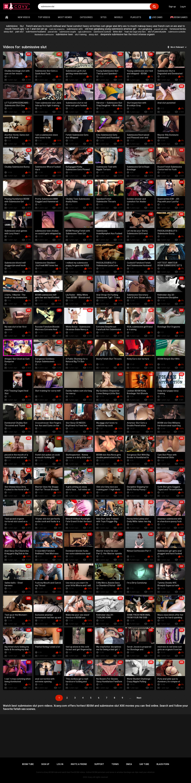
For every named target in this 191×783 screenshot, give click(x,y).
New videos (24, 17)
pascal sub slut (160, 29)
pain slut (19, 31)
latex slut (117, 31)
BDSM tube (28, 764)
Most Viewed (65, 17)
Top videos (44, 17)
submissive (12, 26)
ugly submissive (84, 32)
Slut (22, 26)
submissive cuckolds (176, 32)
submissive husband (36, 31)
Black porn (163, 764)
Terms (115, 764)
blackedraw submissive (44, 35)
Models (118, 17)
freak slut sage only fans (135, 32)
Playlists (135, 17)
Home (6, 17)
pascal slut (52, 32)
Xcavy (90, 777)
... (130, 698)
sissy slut (93, 34)
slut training (81, 34)
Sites (103, 17)
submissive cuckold (102, 32)
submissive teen (64, 34)
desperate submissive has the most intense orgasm (127, 34)
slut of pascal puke (157, 31)
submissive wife (75, 29)
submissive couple (68, 32)
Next (139, 698)
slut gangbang (145, 29)
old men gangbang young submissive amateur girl (110, 28)
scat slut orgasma (56, 29)
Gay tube (144, 764)
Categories (86, 17)
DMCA (129, 764)
